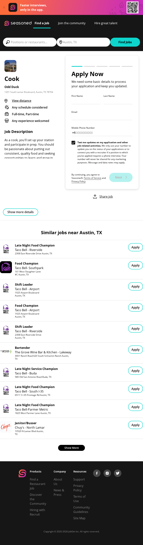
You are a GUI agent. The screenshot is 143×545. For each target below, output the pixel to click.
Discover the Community (38, 499)
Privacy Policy (78, 181)
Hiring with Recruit (37, 512)
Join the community (71, 23)
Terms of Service (92, 178)
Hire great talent (105, 23)
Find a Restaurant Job (37, 483)
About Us (58, 481)
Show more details (20, 212)
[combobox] (30, 42)
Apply (135, 247)
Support (79, 479)
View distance (21, 101)
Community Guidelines (81, 509)
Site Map (79, 518)
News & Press (59, 492)
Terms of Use (79, 498)
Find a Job (42, 23)
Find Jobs (125, 42)
